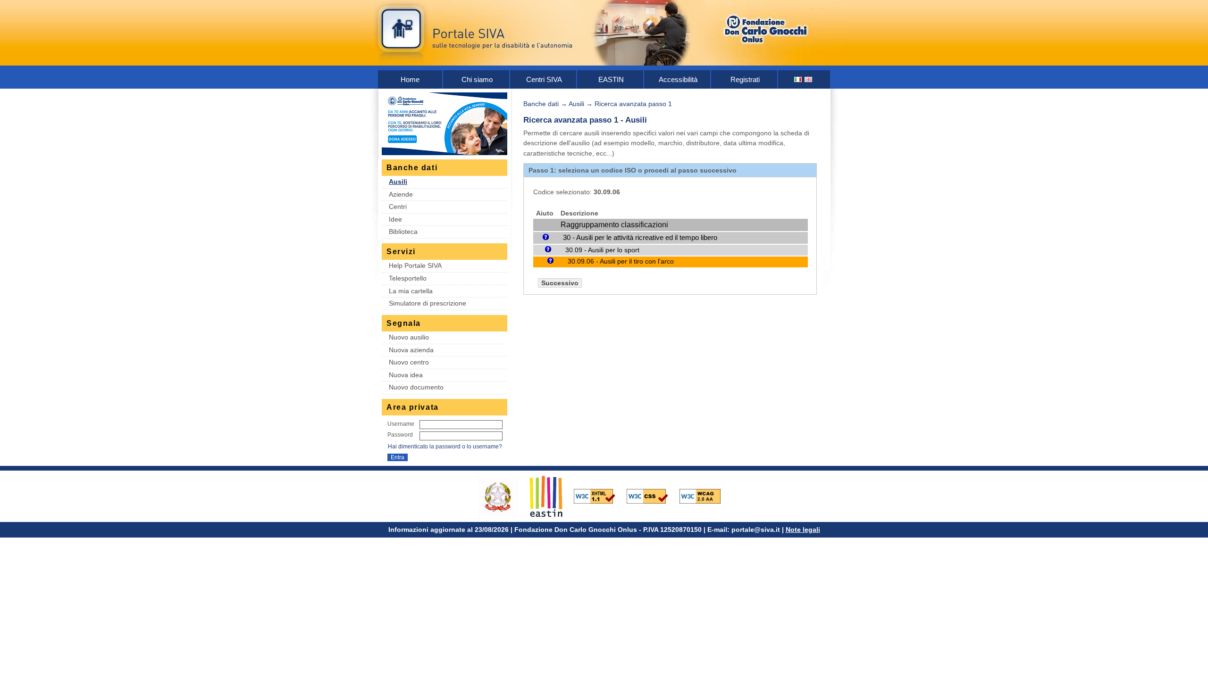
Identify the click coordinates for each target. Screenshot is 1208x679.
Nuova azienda (411, 350)
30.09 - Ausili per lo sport (602, 250)
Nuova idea (406, 375)
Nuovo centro (409, 362)
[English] (809, 79)
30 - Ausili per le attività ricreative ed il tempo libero (640, 237)
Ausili (398, 181)
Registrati (745, 79)
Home (410, 79)
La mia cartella (411, 291)
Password (400, 435)
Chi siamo (477, 79)
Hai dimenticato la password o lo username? (445, 446)
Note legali (803, 529)
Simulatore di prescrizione (427, 303)
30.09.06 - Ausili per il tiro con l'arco (621, 261)
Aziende (401, 194)
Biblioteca (403, 231)
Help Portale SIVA (415, 265)
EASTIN (611, 79)
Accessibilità (678, 79)
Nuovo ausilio (409, 337)
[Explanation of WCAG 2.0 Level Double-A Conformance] (705, 495)
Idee (395, 219)
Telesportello (408, 278)
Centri (398, 206)
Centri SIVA (544, 79)
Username (400, 424)
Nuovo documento (416, 387)
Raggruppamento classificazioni (614, 225)
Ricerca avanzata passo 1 (633, 104)
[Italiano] (798, 79)
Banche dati (541, 104)
